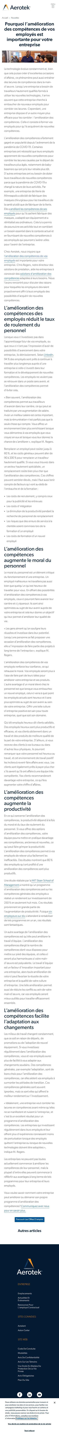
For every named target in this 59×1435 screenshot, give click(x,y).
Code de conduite (26, 1349)
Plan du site (23, 1380)
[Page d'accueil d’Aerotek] (29, 1266)
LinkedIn (48, 355)
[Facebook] (19, 1394)
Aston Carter (24, 1330)
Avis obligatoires (26, 1376)
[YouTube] (39, 1394)
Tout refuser (29, 1431)
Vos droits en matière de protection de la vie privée (29, 1369)
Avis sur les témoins (27, 1362)
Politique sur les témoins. (26, 1418)
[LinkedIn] (29, 1394)
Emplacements (25, 1294)
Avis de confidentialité (28, 1358)
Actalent (22, 1326)
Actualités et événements (24, 1299)
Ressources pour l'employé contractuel (28, 1306)
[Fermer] (55, 1403)
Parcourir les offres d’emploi (29, 1219)
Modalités (22, 1353)
